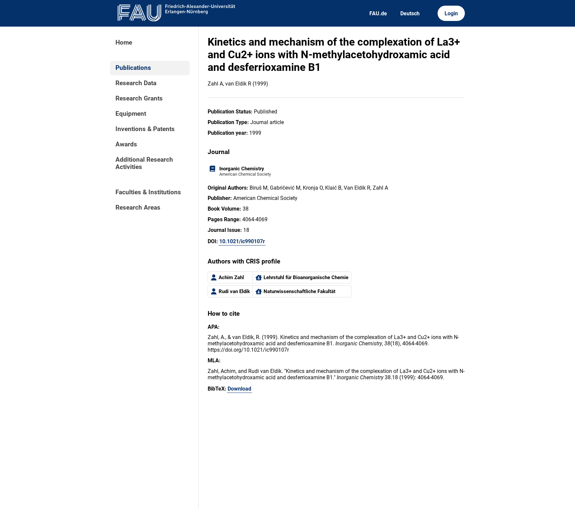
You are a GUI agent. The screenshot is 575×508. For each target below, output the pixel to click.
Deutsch (410, 13)
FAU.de (378, 13)
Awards (126, 144)
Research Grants (139, 98)
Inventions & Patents (145, 129)
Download (239, 389)
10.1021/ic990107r (242, 241)
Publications (133, 68)
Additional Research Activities (144, 163)
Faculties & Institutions (148, 192)
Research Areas (137, 207)
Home (123, 42)
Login (451, 13)
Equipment (130, 113)
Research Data (135, 83)
